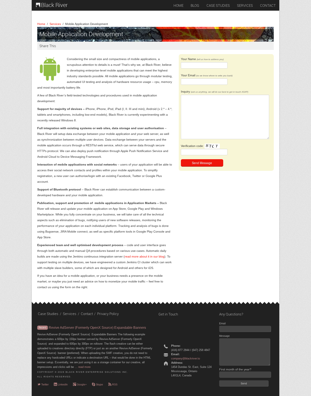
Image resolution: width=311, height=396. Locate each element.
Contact (87, 314)
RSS (112, 384)
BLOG (195, 5)
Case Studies (48, 314)
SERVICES (245, 5)
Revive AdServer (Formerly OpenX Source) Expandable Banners (97, 327)
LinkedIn (61, 384)
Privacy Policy (108, 314)
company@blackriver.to (185, 358)
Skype (97, 384)
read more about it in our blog (144, 256)
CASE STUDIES (218, 5)
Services (55, 24)
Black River (54, 5)
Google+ (80, 384)
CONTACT (268, 5)
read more (84, 367)
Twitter (43, 384)
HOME (178, 5)
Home (41, 24)
